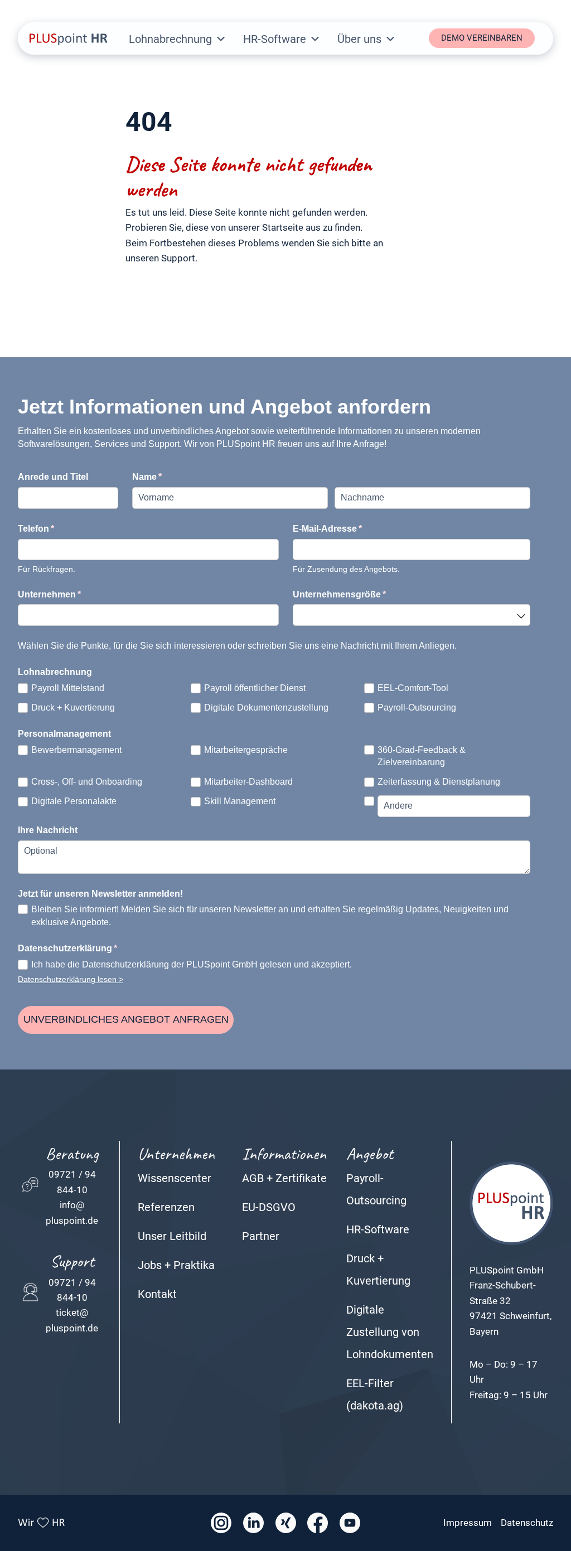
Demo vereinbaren (481, 38)
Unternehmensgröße (364, 594)
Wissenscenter (174, 1178)
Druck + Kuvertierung (378, 1269)
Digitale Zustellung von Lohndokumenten (389, 1332)
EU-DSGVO (269, 1207)
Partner (260, 1236)
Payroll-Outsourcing (376, 1189)
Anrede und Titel (53, 477)
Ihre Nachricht (48, 830)
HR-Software (274, 39)
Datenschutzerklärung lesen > (70, 979)
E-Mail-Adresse (352, 528)
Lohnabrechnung (170, 39)
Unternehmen (74, 594)
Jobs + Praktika (176, 1265)
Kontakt (157, 1294)
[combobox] (411, 615)
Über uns (359, 39)
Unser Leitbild (172, 1236)
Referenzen (166, 1207)
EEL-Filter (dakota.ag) (374, 1394)
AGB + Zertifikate (284, 1178)
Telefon (61, 528)
